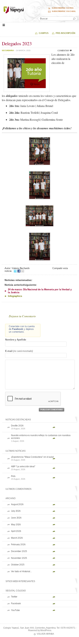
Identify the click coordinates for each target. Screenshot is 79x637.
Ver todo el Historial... (21, 571)
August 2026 (17, 504)
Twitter (14, 596)
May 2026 (16, 524)
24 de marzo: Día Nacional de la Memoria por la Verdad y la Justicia (40, 291)
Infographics (15, 296)
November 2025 (19, 558)
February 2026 (18, 544)
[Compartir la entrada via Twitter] (15, 271)
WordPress (45, 630)
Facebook (16, 603)
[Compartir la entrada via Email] (22, 271)
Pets (18, 477)
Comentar (63, 50)
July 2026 (16, 511)
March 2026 (17, 538)
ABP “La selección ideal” (23, 468)
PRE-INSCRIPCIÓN (65, 33)
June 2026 (16, 517)
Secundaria (8, 50)
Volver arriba (45, 634)
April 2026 (16, 531)
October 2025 (17, 564)
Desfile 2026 (18, 427)
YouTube (15, 610)
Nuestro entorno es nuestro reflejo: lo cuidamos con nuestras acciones (41, 438)
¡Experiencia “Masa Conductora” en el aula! (32, 458)
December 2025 (19, 551)
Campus (43, 33)
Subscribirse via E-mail (64, 11)
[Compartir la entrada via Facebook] (18, 271)
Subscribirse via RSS (62, 8)
